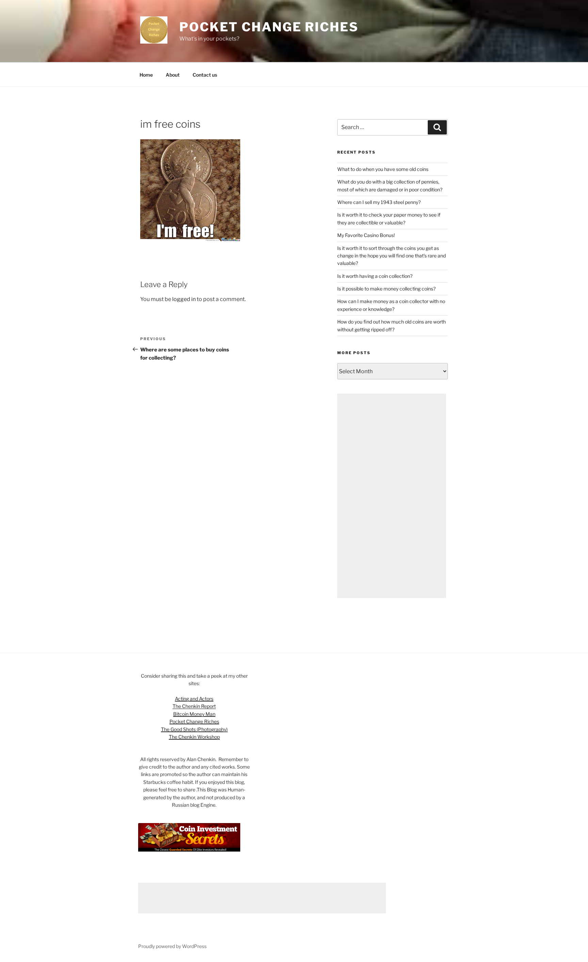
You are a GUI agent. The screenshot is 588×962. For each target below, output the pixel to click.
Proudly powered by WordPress (172, 946)
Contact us (205, 75)
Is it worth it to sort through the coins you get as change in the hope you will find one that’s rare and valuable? (391, 255)
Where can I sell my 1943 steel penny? (379, 202)
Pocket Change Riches (269, 26)
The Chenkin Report (194, 706)
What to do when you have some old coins (382, 169)
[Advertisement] (391, 496)
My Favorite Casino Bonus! (366, 235)
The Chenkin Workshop (194, 737)
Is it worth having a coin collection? (374, 276)
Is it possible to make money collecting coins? (386, 288)
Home (146, 75)
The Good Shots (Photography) (194, 729)
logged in (184, 299)
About (173, 75)
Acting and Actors (194, 698)
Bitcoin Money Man (194, 714)
